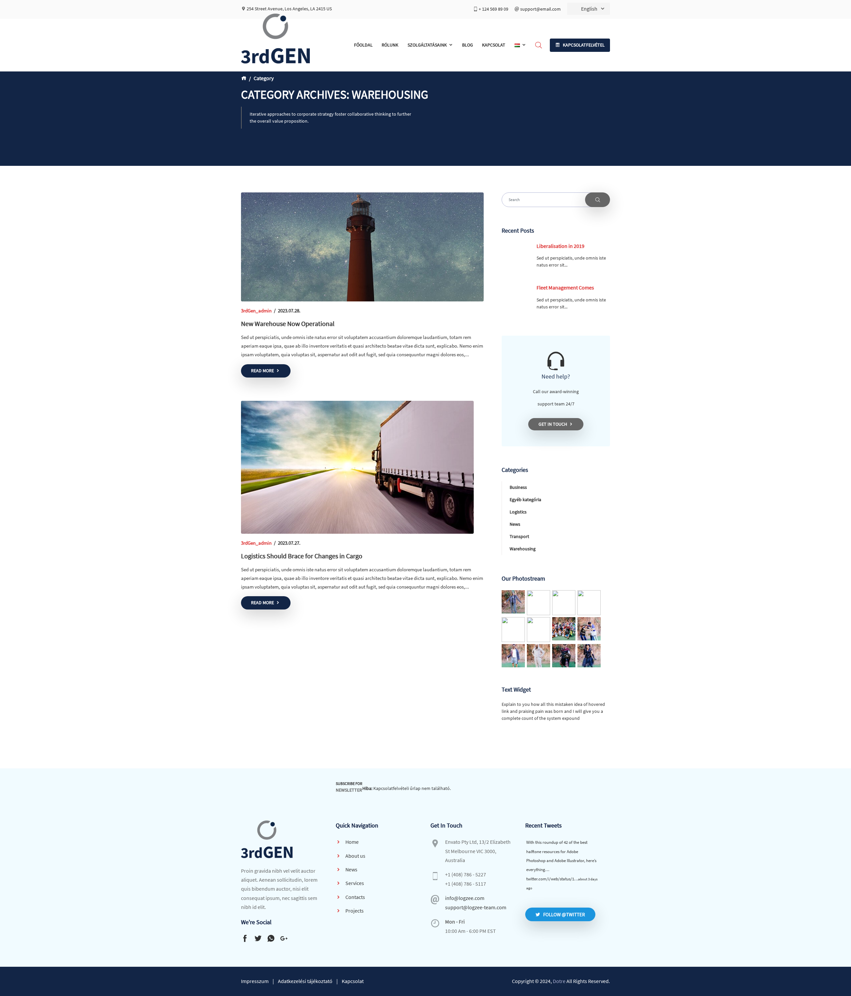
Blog (467, 45)
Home (351, 841)
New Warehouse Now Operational (287, 323)
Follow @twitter (564, 914)
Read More (262, 371)
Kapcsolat (493, 45)
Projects (354, 910)
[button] (580, 45)
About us (354, 855)
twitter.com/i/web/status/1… (552, 879)
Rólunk (390, 45)
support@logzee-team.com (475, 907)
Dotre (559, 981)
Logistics (518, 512)
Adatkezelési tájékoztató (305, 981)
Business (518, 487)
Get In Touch (553, 424)
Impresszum (255, 981)
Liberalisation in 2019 (560, 246)
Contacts (354, 897)
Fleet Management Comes (565, 287)
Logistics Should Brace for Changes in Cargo (301, 556)
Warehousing (523, 549)
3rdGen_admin (256, 310)
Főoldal (363, 45)
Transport (519, 536)
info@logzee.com (464, 898)
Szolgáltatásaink (427, 45)
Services (354, 883)
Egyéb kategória (525, 499)
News (515, 524)
